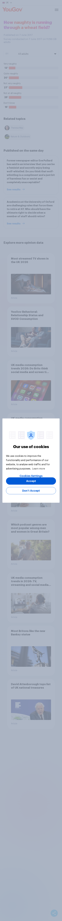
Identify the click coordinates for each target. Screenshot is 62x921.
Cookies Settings (31, 475)
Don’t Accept (31, 490)
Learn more (38, 468)
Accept (31, 481)
